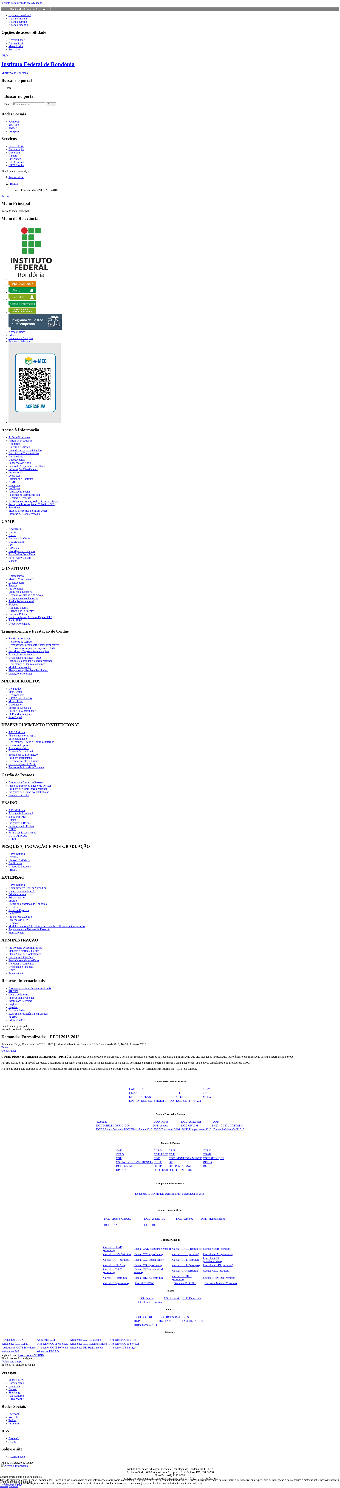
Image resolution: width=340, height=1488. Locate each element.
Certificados (15, 863)
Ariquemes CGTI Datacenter (86, 1339)
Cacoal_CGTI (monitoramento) (212, 1260)
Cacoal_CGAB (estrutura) (218, 1254)
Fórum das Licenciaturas (22, 832)
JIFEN (12, 838)
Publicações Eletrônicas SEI (24, 494)
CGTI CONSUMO (181, 1169)
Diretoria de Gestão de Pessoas (25, 782)
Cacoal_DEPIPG (144, 1283)
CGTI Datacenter (191, 1298)
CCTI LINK (161, 1154)
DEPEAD (145, 1096)
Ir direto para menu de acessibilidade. (22, 2)
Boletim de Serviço (19, 446)
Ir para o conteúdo (19, 15)
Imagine (13, 1016)
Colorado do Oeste (19, 538)
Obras (11, 969)
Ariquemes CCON (13, 1339)
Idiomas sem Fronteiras (21, 997)
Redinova (13, 922)
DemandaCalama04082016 (228, 1129)
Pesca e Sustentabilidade (22, 710)
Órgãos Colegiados (19, 623)
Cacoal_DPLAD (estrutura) (112, 1249)
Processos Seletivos (19, 341)
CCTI (172, 1154)
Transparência (16, 932)
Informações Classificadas (23, 469)
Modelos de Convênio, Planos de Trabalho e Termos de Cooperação (46, 926)
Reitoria (12, 585)
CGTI (178, 1092)
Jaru (10, 544)
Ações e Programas (19, 437)
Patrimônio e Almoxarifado (23, 960)
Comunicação (16, 149)
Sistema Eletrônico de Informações (27, 510)
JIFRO (12, 829)
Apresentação (16, 575)
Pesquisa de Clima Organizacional (27, 788)
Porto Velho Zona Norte (21, 554)
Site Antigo (14, 158)
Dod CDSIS (182, 1317)
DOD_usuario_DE (154, 1218)
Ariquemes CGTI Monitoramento (88, 1343)
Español (13, 1007)
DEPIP (158, 1166)
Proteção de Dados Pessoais (24, 513)
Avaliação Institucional (21, 601)
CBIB (178, 1089)
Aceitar (4, 1486)
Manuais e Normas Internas (23, 950)
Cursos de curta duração (21, 891)
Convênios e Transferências (23, 453)
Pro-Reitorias (25, 1355)
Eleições (13, 604)
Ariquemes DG (10, 1351)
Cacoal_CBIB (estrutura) (217, 1248)
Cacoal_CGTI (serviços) (186, 1265)
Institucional (15, 472)
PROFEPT (14, 869)
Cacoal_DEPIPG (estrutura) (182, 1278)
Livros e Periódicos (19, 860)
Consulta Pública (17, 614)
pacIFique (14, 488)
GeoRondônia (16, 694)
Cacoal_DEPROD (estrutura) (219, 1277)
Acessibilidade (16, 39)
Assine (12, 1441)
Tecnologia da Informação (23, 754)
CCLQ (120, 1154)
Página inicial (16, 177)
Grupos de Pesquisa (19, 866)
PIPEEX (13, 991)
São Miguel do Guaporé (21, 551)
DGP (137, 1320)
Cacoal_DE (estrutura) (115, 1277)
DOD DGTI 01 (143, 1317)
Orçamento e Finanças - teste (24, 657)
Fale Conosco (16, 162)
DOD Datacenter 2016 (167, 1129)
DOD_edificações (191, 1121)
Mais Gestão (15, 691)
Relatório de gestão (19, 745)
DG (205, 1166)
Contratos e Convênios (21, 963)
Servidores (14, 507)
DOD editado (160, 1125)
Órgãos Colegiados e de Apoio (25, 594)
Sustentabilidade (17, 738)
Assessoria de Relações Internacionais (29, 988)
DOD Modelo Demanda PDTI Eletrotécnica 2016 (124, 1129)
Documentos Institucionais (23, 598)
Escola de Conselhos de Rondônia (27, 903)
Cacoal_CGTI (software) (148, 1265)
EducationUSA (17, 1020)
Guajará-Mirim (16, 541)
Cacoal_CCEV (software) (148, 1254)
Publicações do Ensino (21, 826)
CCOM (206, 1089)
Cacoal (12, 535)
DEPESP (180, 1096)
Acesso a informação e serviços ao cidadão (32, 648)
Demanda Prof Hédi (185, 1283)
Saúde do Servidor (18, 795)
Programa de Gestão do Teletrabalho (28, 791)
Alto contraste (16, 43)
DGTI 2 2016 (166, 1320)
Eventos (13, 856)
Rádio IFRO (15, 620)
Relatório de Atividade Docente (26, 767)
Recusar (13, 1486)
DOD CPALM (189, 1125)
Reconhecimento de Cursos (23, 761)
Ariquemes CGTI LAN (122, 1339)
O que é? (13, 1438)
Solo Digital (15, 717)
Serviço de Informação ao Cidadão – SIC (31, 504)
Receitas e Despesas (19, 497)
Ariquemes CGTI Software (52, 1347)
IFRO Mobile (16, 165)
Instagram (13, 1423)
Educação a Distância (20, 591)
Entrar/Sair (14, 49)
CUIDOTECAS (17, 835)
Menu (5, 196)
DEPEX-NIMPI (125, 1166)
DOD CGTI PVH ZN (188, 1100)
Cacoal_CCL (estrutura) (185, 1254)
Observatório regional (20, 751)
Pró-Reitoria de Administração (25, 947)
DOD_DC (150, 1225)
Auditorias (14, 443)
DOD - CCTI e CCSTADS (227, 1125)
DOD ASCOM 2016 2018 (191, 1320)
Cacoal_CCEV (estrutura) (117, 1254)
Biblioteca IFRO (17, 816)
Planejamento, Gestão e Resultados (28, 670)
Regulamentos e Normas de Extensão (29, 929)
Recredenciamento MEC (22, 764)
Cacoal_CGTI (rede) (114, 1265)
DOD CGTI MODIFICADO (157, 1100)
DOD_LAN (111, 1225)
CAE (132, 1089)
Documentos (15, 704)
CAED (144, 1089)
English (12, 1004)
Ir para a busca (17, 21)
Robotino (102, 1121)
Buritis (12, 532)
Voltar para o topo (11, 1361)
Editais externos (17, 894)
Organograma (16, 582)
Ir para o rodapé (18, 24)
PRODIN (13, 183)
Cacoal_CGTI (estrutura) (186, 1259)
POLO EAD (161, 1169)
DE (131, 1096)
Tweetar (5, 1047)
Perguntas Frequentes (20, 440)
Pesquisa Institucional (20, 757)
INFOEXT (14, 913)
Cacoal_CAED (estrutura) (187, 1248)
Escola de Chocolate (19, 707)
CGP (142, 1092)
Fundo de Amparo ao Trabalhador (27, 466)
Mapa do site (15, 46)
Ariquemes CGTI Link (15, 1343)
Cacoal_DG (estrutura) (116, 1283)
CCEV (207, 1150)
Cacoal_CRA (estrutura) (185, 1270)
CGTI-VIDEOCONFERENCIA (134, 1162)
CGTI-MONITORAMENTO (185, 1158)
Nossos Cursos (16, 331)
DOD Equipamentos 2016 (196, 1129)
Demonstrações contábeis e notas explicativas (33, 644)
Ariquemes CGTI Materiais (52, 1343)
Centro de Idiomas (18, 994)
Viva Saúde (14, 688)
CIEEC (158, 1162)
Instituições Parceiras (20, 1000)
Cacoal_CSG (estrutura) (216, 1270)
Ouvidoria (14, 152)
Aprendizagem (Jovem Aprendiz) (27, 887)
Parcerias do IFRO (18, 919)
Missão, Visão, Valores (21, 579)
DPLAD (134, 1100)
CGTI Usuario (172, 1298)
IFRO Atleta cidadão (20, 698)
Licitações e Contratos (20, 478)
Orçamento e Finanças (20, 966)
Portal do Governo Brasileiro (29, 9)
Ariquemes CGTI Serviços (124, 1343)
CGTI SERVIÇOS (213, 1158)
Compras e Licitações (20, 957)
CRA (205, 1092)
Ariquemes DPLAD (47, 1351)
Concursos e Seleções (20, 338)
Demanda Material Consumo (221, 1283)
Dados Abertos (16, 459)
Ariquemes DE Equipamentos (86, 1347)
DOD (216, 1121)
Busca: (8, 104)
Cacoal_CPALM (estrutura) (112, 1271)
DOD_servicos (184, 1218)
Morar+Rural (15, 701)
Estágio (12, 900)
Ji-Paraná (13, 548)
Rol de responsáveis (19, 638)
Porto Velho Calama (19, 557)
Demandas (141, 1193)
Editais (12, 335)
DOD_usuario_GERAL (117, 1218)
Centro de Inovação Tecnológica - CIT (30, 617)
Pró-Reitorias (15, 588)
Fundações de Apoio (20, 462)
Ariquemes (14, 528)
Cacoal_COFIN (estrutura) (218, 1265)
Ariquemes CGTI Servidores (19, 1347)
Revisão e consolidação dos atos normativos (33, 501)
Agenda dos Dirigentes (21, 610)
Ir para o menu (17, 18)
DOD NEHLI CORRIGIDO (112, 1125)
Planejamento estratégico (22, 735)
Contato (12, 155)
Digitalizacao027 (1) (145, 1324)
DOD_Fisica (161, 1121)
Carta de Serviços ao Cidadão (25, 450)
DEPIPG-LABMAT (180, 1166)
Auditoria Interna (18, 607)
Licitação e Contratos (20, 673)
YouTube (13, 1417)
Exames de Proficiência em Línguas (28, 1013)
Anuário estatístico (18, 748)
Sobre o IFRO (16, 146)
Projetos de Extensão (20, 916)
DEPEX (206, 1096)
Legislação (14, 475)
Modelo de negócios (19, 667)
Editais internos (17, 897)
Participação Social (19, 491)
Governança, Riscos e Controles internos (31, 741)
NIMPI (12, 481)
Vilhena (12, 560)
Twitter (12, 1420)
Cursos (12, 819)
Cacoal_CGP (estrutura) (116, 1259)
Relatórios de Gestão (20, 641)
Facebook (13, 1413)
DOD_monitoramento (213, 1218)
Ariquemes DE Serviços (123, 1347)
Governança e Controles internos (26, 663)
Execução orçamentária (21, 654)
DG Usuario (147, 1298)
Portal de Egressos (18, 910)
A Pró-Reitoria (16, 732)
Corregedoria (15, 456)
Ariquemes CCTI (46, 1339)
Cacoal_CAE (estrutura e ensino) (152, 1248)
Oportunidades (16, 1010)
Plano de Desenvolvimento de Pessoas (29, 785)
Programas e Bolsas (19, 822)
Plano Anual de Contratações (24, 953)
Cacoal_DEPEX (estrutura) (149, 1277)
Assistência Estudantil (20, 813)
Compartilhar (8, 1050)
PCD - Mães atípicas (20, 714)
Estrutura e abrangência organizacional (30, 660)
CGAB (133, 1092)
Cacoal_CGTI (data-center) (149, 1259)
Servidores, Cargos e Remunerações (28, 651)
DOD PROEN (165, 1317)
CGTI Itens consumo (150, 1302)
